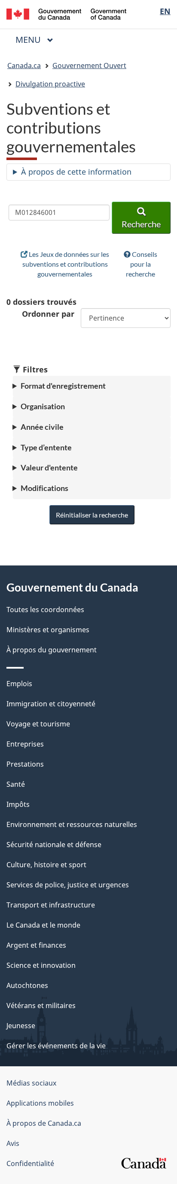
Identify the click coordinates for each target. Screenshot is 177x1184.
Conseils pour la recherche (141, 264)
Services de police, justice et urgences (67, 884)
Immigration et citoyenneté (50, 703)
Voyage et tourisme (38, 724)
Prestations (25, 764)
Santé (15, 784)
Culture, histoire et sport (46, 864)
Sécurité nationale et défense (53, 844)
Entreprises (25, 744)
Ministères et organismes (47, 629)
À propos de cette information (76, 172)
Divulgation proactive (50, 84)
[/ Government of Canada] (66, 13)
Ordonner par (48, 314)
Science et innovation (41, 965)
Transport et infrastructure (50, 905)
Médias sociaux (31, 1083)
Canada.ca (24, 65)
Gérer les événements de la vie (56, 1045)
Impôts (18, 804)
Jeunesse (20, 1025)
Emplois (19, 683)
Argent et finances (36, 945)
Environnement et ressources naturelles (71, 824)
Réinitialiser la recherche (92, 515)
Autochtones (27, 985)
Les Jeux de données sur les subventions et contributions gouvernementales (66, 264)
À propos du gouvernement (51, 649)
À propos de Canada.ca (43, 1123)
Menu (37, 39)
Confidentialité (30, 1163)
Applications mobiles (40, 1103)
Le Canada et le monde (43, 925)
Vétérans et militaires (41, 1005)
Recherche (141, 224)
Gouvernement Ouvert (89, 65)
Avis (12, 1143)
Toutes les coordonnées (45, 609)
